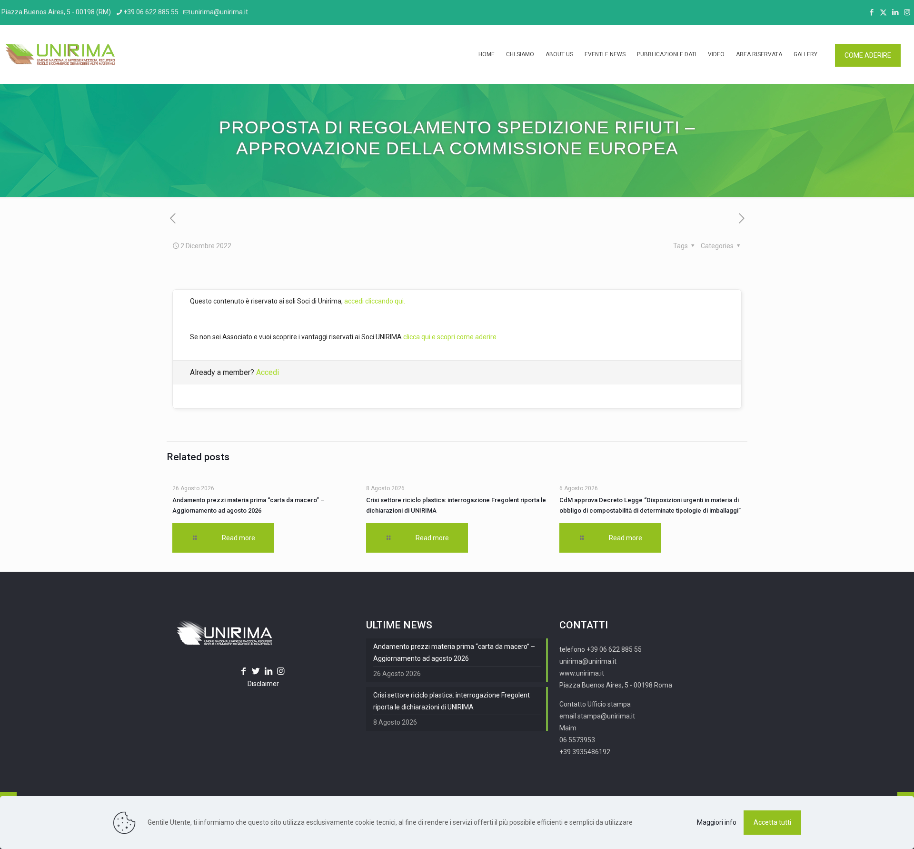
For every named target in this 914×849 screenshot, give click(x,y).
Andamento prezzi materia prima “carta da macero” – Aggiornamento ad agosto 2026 (454, 652)
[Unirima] (60, 54)
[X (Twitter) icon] (883, 12)
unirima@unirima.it (219, 12)
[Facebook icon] (871, 12)
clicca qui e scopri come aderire (450, 337)
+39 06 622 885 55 (151, 12)
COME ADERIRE (867, 55)
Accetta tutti (772, 822)
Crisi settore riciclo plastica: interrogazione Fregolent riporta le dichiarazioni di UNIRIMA (451, 701)
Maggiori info (716, 822)
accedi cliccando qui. (374, 301)
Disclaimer (263, 683)
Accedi (267, 372)
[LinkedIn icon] (895, 12)
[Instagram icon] (907, 12)
